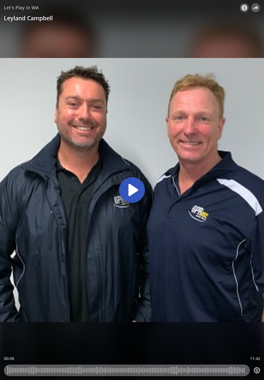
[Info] (244, 7)
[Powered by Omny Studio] (257, 370)
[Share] (255, 7)
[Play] (132, 190)
